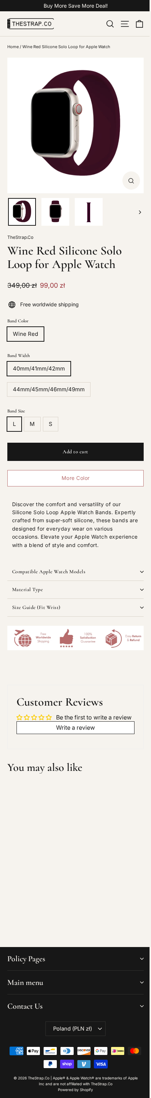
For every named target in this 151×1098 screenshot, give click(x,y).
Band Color (18, 320)
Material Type (27, 589)
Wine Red (25, 333)
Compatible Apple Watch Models (49, 572)
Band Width (18, 355)
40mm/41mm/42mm (39, 368)
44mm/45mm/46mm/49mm (49, 389)
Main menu (25, 982)
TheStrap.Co (20, 237)
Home (13, 46)
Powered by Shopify (75, 1089)
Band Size (16, 411)
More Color (76, 478)
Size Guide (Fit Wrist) (36, 607)
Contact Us (25, 1006)
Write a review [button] (75, 727)
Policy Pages (26, 958)
